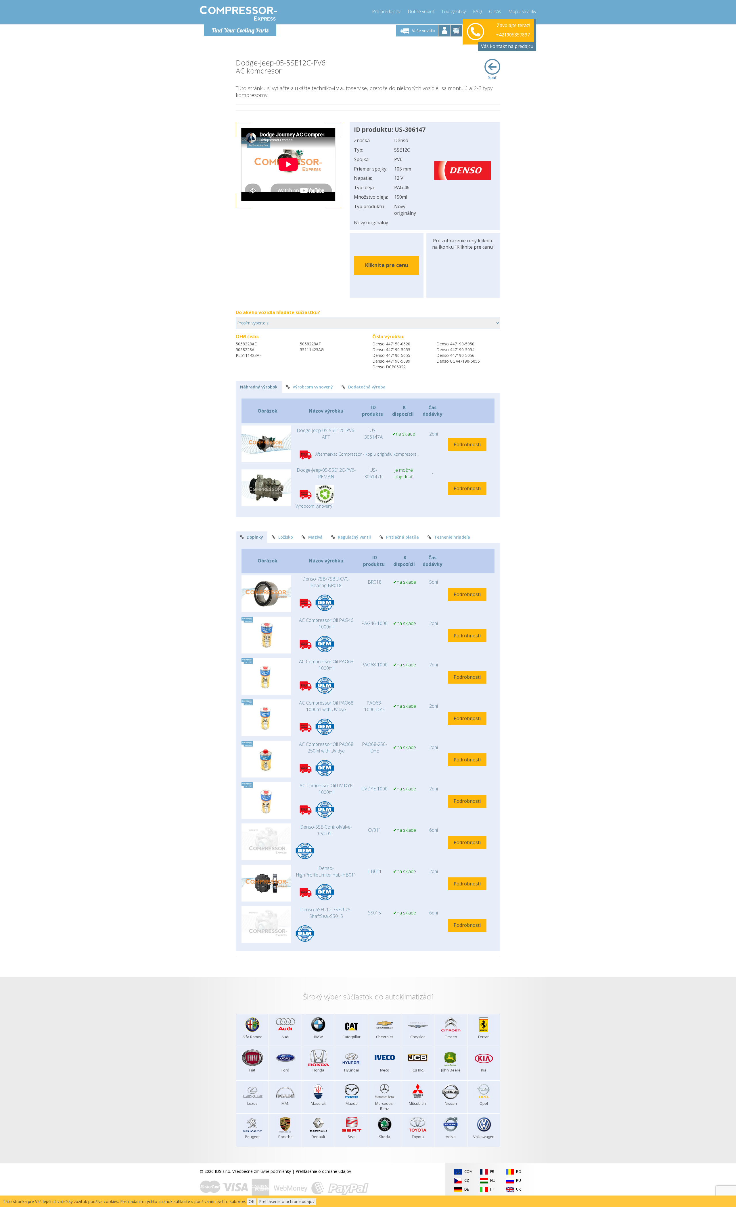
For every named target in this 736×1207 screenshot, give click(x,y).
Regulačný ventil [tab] (354, 537)
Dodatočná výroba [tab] (367, 387)
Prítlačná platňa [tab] (402, 537)
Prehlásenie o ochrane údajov (323, 1171)
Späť (492, 77)
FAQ (477, 11)
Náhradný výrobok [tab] (258, 387)
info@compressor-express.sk (503, 37)
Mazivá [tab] (315, 537)
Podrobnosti (467, 444)
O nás (495, 11)
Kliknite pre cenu (386, 265)
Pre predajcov (386, 11)
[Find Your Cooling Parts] (238, 13)
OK (251, 1201)
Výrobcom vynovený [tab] (313, 387)
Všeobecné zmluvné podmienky (261, 1171)
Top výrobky (453, 11)
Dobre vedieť (421, 11)
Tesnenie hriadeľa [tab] (452, 537)
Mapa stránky (522, 11)
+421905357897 (513, 30)
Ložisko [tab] (285, 537)
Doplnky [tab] (255, 537)
